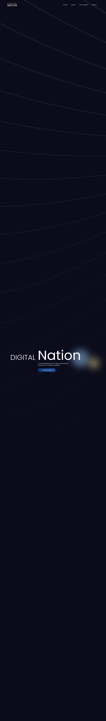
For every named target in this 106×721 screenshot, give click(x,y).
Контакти (94, 5)
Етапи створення (83, 5)
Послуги (65, 5)
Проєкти (73, 5)
